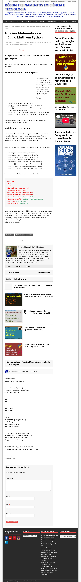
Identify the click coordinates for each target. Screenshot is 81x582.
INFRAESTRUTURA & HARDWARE (49, 22)
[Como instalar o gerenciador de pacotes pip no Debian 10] (13, 355)
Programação (20, 235)
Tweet (21, 50)
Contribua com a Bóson (43, 1)
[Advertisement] (19, 88)
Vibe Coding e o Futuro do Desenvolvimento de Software (49, 558)
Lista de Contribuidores (58, 1)
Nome (8, 496)
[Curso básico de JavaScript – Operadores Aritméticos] (13, 338)
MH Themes (36, 581)
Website (19, 266)
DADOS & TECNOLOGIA (16, 22)
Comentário (9, 478)
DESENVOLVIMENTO (31, 22)
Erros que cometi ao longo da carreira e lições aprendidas (49, 573)
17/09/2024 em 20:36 (23, 371)
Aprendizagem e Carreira (68, 22)
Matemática (9, 235)
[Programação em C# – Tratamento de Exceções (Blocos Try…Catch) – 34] (13, 305)
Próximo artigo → (45, 272)
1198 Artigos (39, 247)
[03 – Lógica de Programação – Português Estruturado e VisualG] (13, 321)
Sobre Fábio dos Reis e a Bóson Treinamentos (22, 1)
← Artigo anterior (12, 272)
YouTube (28, 266)
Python (29, 235)
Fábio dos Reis (34, 42)
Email (7, 505)
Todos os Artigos (71, 1)
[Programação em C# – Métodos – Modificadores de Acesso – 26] (8, 288)
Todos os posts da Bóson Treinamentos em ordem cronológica (65, 28)
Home (5, 22)
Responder (34, 371)
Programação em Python (13, 44)
